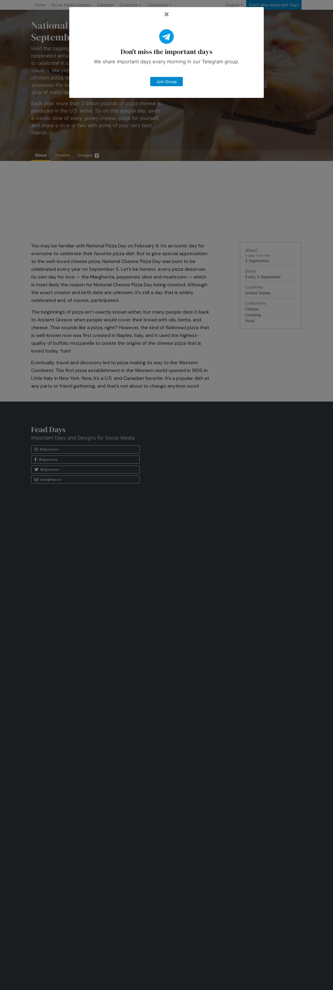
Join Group (166, 81)
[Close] (167, 14)
